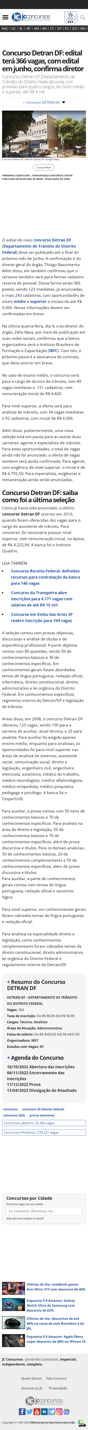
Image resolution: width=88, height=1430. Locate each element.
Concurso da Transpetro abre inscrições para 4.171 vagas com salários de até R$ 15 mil (41, 599)
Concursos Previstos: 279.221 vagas (31, 1132)
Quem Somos (31, 1378)
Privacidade (58, 1388)
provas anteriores (41, 1115)
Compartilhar (43, 167)
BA (44, 28)
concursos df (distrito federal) (43, 1109)
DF (59, 28)
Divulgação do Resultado (42, 1090)
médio (20, 301)
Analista (40, 1022)
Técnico (26, 1022)
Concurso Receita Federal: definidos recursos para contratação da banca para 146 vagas (45, 577)
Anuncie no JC (31, 1388)
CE (52, 28)
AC (14, 28)
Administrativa (49, 1028)
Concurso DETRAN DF (41, 102)
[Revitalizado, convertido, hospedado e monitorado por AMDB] (82, 1423)
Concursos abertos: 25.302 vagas (29, 1123)
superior (38, 301)
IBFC (53, 350)
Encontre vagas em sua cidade (24, 1204)
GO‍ (74, 28)
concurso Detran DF (52, 240)
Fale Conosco (56, 1378)
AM (36, 28)
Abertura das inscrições (40, 1067)
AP (28, 28)
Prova (24, 1084)
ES (67, 28)
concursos (10, 1109)
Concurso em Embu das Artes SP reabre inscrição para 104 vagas (42, 617)
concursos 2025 (14, 1115)
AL (21, 28)
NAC (5, 28)
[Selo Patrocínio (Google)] (70, 17)
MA (82, 28)
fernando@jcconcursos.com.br (52, 175)
